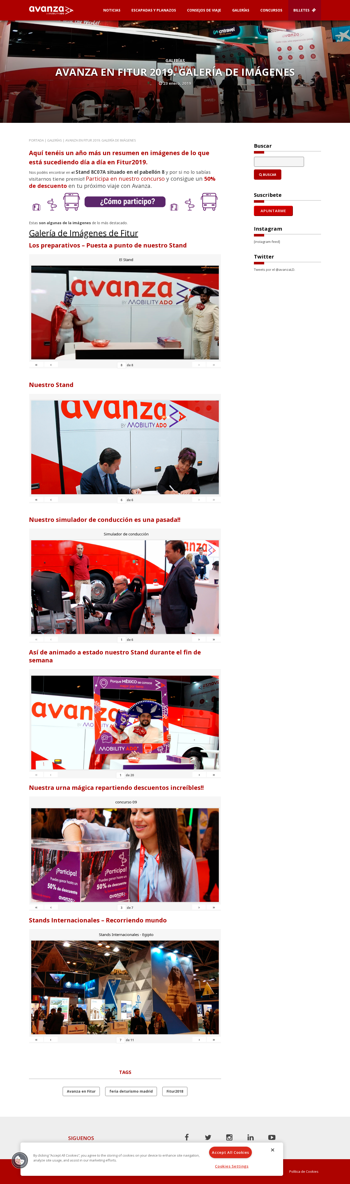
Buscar (269, 174)
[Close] (272, 1150)
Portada (36, 140)
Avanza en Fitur (81, 1091)
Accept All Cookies (230, 1152)
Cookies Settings (232, 1166)
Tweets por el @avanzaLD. (274, 269)
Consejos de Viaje (204, 10)
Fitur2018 (175, 1091)
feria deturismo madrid (131, 1091)
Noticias (111, 10)
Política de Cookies (303, 1171)
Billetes (302, 10)
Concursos (271, 10)
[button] (20, 1160)
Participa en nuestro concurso (125, 178)
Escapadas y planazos (153, 10)
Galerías (240, 10)
